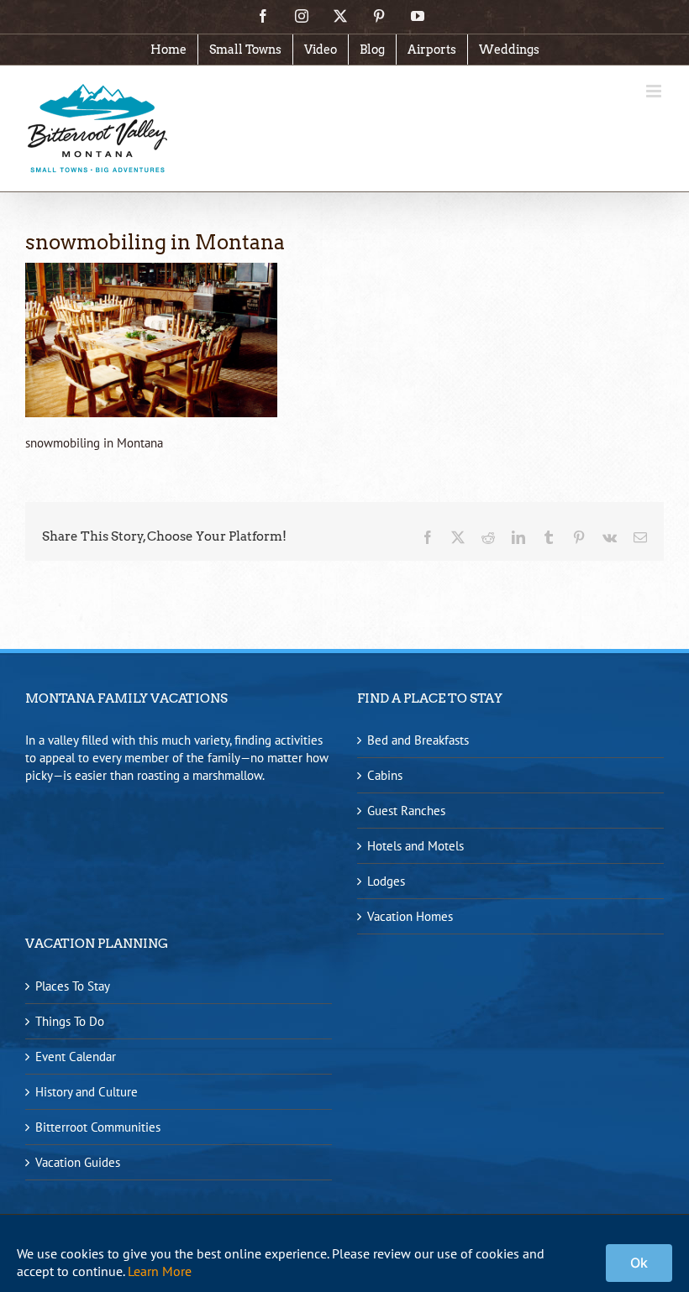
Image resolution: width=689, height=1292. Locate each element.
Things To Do (69, 1021)
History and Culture (86, 1092)
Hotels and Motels (415, 846)
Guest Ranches (406, 811)
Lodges (386, 881)
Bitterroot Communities (97, 1127)
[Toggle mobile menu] (655, 91)
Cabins (384, 775)
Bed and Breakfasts (418, 740)
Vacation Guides (77, 1162)
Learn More (160, 1271)
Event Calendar (75, 1056)
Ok (639, 1262)
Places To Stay (72, 986)
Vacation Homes (410, 916)
